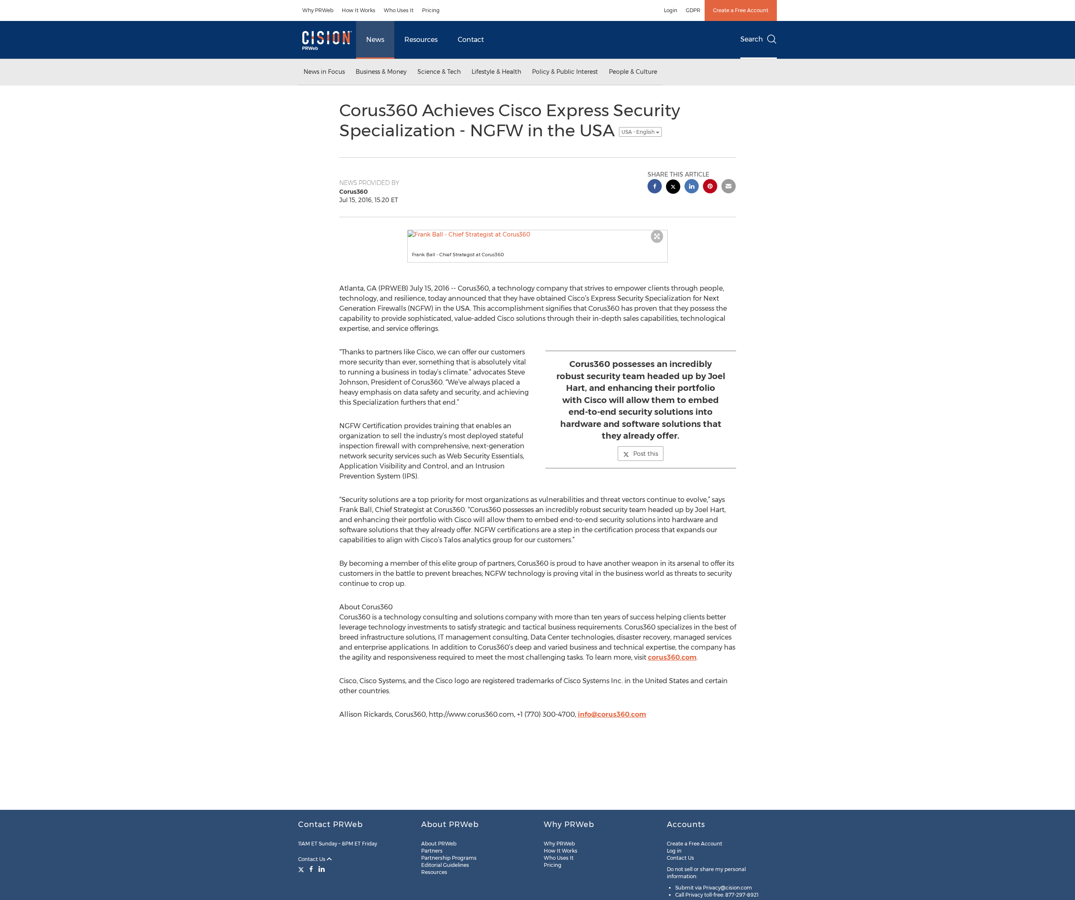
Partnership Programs (449, 858)
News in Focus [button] (324, 71)
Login (670, 10)
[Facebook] (311, 869)
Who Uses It (399, 10)
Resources (421, 40)
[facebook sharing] (655, 187)
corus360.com (672, 657)
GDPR (693, 10)
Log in (674, 851)
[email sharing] (728, 187)
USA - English (638, 132)
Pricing (431, 10)
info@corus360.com (612, 714)
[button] (537, 234)
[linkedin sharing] (691, 187)
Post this (645, 454)
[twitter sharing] (673, 187)
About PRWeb (438, 843)
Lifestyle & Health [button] (496, 71)
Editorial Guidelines (445, 865)
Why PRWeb (317, 10)
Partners (432, 851)
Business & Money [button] (381, 71)
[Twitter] (302, 869)
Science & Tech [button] (439, 71)
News (375, 40)
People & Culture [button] (633, 71)
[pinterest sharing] (710, 187)
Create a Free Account (740, 10)
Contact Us (312, 859)
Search (751, 39)
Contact (471, 40)
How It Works (358, 10)
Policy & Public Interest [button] (565, 71)
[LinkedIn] (321, 869)
